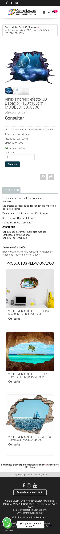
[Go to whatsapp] (8, 525)
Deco (7, 27)
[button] (6, 3)
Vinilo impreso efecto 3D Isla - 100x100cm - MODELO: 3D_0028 (28, 375)
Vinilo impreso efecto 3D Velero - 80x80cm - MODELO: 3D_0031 (29, 438)
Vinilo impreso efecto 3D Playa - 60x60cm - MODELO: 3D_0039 (29, 312)
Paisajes (33, 27)
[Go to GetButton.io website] (8, 531)
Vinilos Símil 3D (19, 27)
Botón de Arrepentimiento (30, 492)
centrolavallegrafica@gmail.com (29, 510)
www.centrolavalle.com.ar (30, 513)
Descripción (11, 190)
